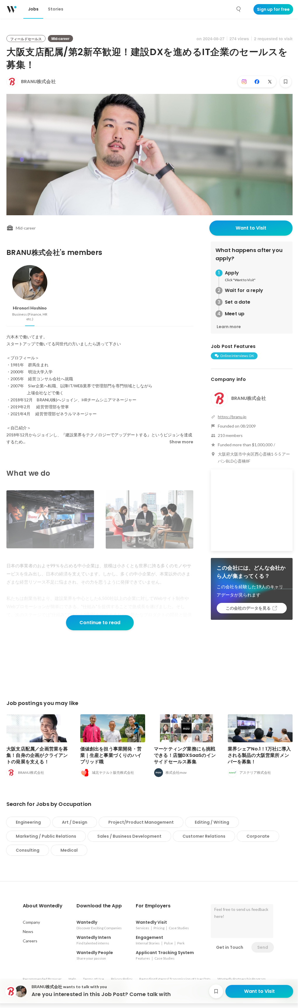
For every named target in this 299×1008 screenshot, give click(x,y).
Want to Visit (251, 228)
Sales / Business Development (129, 836)
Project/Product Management (141, 822)
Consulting (27, 850)
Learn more (229, 327)
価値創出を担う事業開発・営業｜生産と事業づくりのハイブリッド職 (111, 755)
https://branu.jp (232, 416)
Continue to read (99, 622)
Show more (181, 442)
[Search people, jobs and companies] (239, 9)
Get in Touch (229, 947)
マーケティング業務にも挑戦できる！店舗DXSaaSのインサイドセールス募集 (185, 755)
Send (262, 947)
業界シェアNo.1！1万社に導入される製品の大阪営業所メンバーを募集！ (259, 755)
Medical (69, 850)
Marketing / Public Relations (46, 836)
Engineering (28, 822)
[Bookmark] (285, 82)
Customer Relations (203, 836)
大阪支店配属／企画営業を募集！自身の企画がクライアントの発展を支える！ (37, 755)
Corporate (258, 836)
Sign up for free (273, 9)
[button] (42, 905)
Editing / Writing (212, 822)
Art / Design (74, 822)
